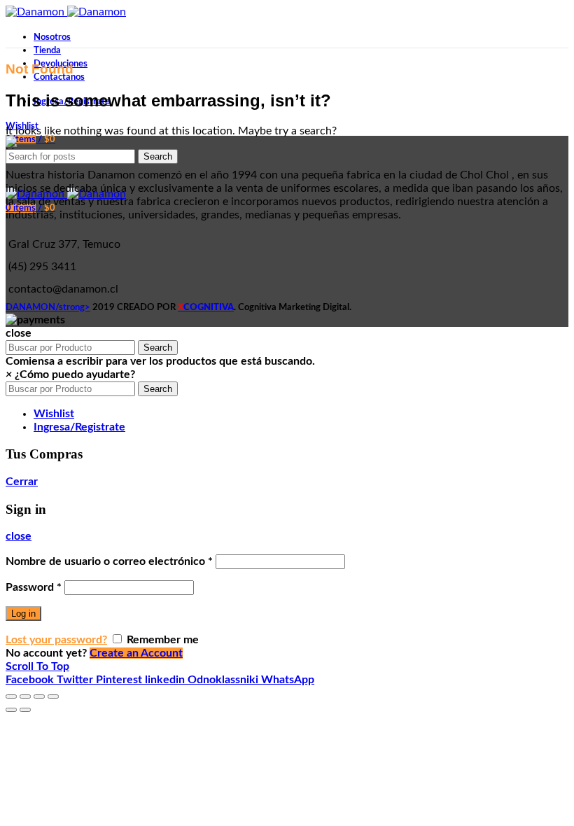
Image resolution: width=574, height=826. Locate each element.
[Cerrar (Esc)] (11, 696)
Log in (23, 613)
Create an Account (136, 653)
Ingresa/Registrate (79, 427)
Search (158, 156)
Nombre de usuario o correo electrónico (109, 561)
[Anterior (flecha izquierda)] (11, 710)
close (18, 536)
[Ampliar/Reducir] (53, 696)
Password (34, 587)
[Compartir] (25, 696)
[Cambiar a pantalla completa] (39, 696)
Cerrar (22, 481)
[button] (70, 374)
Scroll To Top (37, 666)
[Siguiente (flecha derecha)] (25, 710)
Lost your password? (56, 639)
